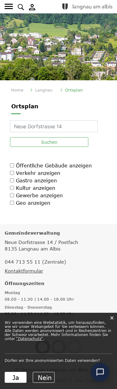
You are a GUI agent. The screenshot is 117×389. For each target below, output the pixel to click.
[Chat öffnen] (100, 372)
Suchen (49, 142)
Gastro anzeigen (36, 180)
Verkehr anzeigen (38, 173)
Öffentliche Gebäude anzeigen (54, 165)
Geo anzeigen (33, 203)
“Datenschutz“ (29, 338)
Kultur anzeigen (35, 188)
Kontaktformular (24, 270)
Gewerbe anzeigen (39, 195)
